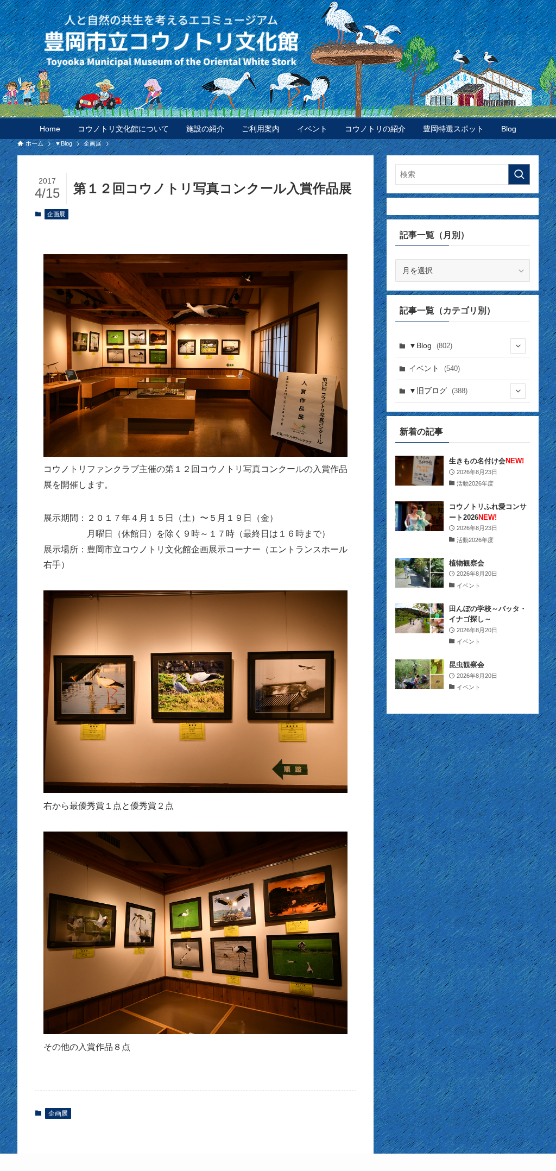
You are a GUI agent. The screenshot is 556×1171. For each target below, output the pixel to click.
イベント (434, 368)
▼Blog (430, 345)
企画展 (56, 214)
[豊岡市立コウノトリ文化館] (299, 40)
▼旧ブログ (438, 390)
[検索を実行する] (519, 174)
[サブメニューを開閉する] (518, 346)
